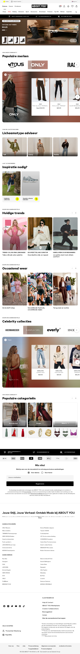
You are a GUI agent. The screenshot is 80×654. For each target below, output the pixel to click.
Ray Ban (4, 558)
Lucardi (42, 578)
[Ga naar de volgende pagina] (75, 40)
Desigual (4, 561)
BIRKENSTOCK (6, 584)
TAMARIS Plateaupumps (9, 533)
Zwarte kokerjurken (8, 539)
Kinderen (18, 6)
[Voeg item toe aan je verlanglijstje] (46, 81)
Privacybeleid (27, 492)
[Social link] (4, 606)
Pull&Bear (5, 581)
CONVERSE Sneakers (46, 539)
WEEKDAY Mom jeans (46, 547)
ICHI (3, 575)
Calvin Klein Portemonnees (48, 542)
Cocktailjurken (44, 533)
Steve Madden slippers (47, 528)
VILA (3, 564)
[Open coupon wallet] (60, 6)
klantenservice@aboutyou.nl (39, 493)
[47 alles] (40, 64)
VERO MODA (6, 573)
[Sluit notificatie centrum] (68, 6)
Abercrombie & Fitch (46, 558)
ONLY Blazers (6, 528)
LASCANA (5, 567)
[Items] (14, 432)
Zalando (53, 652)
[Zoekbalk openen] (75, 12)
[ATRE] (40, 330)
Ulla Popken (43, 570)
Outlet (7, 1)
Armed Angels (6, 570)
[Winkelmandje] (76, 6)
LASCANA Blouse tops (9, 545)
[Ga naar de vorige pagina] (71, 40)
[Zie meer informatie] (14, 75)
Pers (18, 646)
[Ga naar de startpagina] (13, 599)
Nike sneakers (6, 530)
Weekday (43, 573)
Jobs (24, 646)
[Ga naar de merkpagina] (40, 31)
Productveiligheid (46, 649)
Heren (11, 6)
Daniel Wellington (45, 561)
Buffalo (42, 575)
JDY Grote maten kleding (47, 536)
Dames (4, 6)
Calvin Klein (43, 564)
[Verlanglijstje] (72, 6)
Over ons (11, 646)
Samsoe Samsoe (45, 581)
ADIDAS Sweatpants (8, 550)
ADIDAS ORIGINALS (46, 584)
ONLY (4, 578)
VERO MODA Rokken (8, 536)
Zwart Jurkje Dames (46, 545)
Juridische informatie (65, 646)
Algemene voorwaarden (49, 646)
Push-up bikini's (6, 542)
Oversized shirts (7, 547)
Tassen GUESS (44, 530)
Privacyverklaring (33, 646)
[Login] (64, 6)
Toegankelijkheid (33, 649)
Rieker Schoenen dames (47, 550)
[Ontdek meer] (14, 97)
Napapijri (43, 567)
